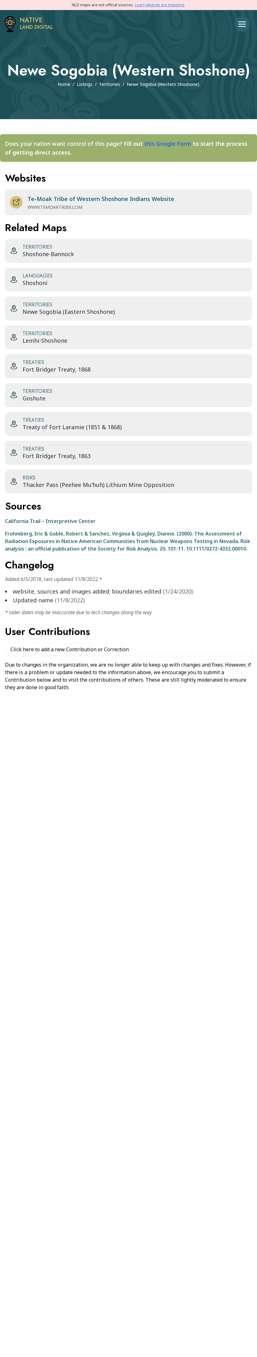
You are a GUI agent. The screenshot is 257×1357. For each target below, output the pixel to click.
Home (64, 84)
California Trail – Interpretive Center (50, 521)
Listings (84, 84)
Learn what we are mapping (159, 5)
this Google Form (167, 143)
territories (109, 84)
